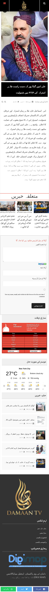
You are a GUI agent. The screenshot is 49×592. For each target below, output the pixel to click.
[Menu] (4, 5)
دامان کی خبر (44, 101)
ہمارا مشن (43, 533)
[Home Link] (24, 5)
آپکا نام (43, 267)
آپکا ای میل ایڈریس (39, 278)
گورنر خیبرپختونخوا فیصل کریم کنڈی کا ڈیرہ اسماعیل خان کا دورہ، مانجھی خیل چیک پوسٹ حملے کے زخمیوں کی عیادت (19, 448)
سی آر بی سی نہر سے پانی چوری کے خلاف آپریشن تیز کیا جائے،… (24, 221)
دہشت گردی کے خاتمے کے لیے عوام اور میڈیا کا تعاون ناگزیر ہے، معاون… (41, 221)
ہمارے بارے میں (42, 528)
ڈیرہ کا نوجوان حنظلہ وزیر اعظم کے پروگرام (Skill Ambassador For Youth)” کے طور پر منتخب (19, 434)
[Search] (44, 3)
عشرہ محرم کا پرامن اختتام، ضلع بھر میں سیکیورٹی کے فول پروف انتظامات (7, 221)
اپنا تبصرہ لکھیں (41, 244)
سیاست (37, 101)
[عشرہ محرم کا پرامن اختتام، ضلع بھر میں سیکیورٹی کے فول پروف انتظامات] (7, 207)
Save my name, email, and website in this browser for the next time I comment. (25, 295)
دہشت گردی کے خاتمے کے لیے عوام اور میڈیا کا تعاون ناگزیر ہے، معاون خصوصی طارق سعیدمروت (19, 462)
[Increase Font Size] (5, 102)
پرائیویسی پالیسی (41, 542)
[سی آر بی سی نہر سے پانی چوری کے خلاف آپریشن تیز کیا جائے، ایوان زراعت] (24, 207)
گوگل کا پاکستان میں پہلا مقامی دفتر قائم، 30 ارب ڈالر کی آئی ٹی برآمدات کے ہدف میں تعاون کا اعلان (19, 406)
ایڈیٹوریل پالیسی (41, 537)
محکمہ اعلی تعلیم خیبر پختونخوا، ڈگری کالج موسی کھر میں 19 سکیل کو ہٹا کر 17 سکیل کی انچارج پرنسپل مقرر (19, 420)
